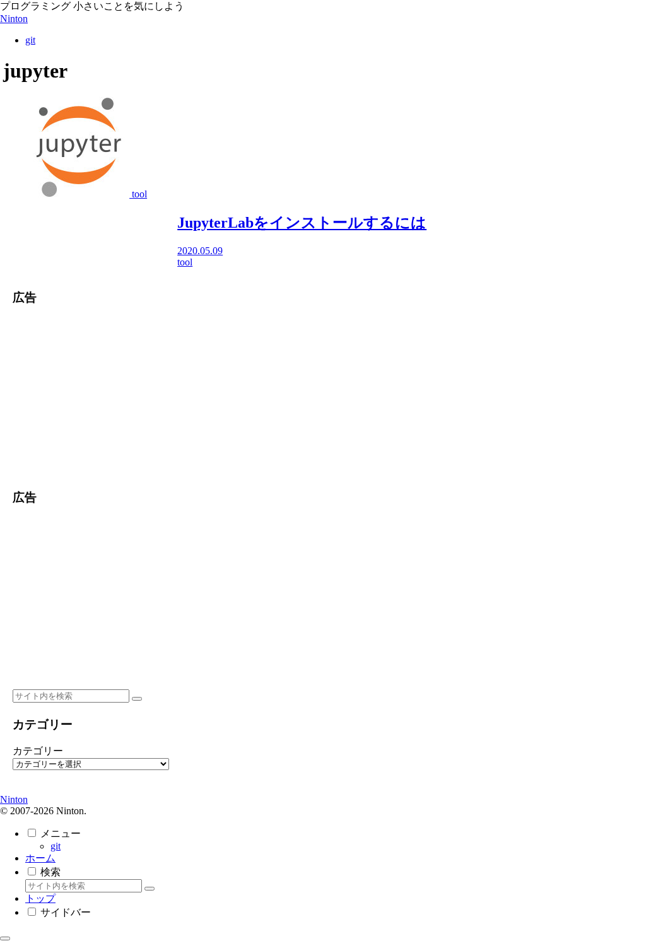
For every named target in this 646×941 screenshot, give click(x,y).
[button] (137, 699)
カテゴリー (38, 750)
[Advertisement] (109, 396)
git (55, 846)
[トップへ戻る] (5, 938)
